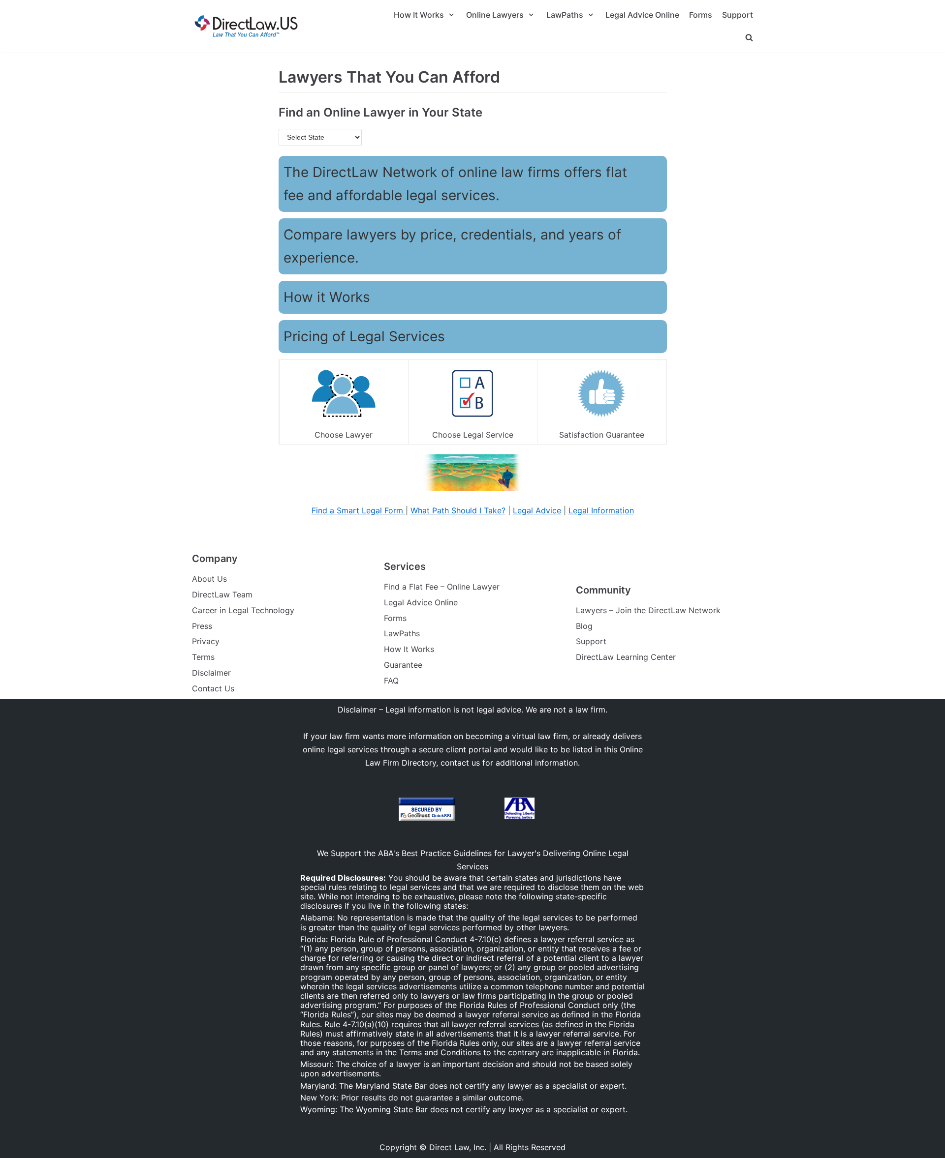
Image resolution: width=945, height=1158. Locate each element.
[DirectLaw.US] (246, 26)
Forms (700, 15)
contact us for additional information (509, 763)
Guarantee (403, 665)
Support (737, 15)
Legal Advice (537, 510)
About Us (209, 579)
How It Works (409, 649)
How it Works (327, 297)
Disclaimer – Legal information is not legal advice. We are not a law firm (471, 709)
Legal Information (601, 510)
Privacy (206, 641)
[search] (749, 37)
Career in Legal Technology (243, 610)
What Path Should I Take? (457, 510)
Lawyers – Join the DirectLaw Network (648, 610)
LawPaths (402, 633)
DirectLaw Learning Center (626, 657)
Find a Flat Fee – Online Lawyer (442, 587)
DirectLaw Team (222, 594)
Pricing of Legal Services (364, 336)
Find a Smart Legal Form (359, 510)
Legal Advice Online (642, 15)
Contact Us (213, 688)
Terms (203, 657)
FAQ (391, 680)
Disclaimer (211, 673)
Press (202, 626)
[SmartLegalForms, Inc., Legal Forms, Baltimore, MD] (480, 810)
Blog (584, 626)
